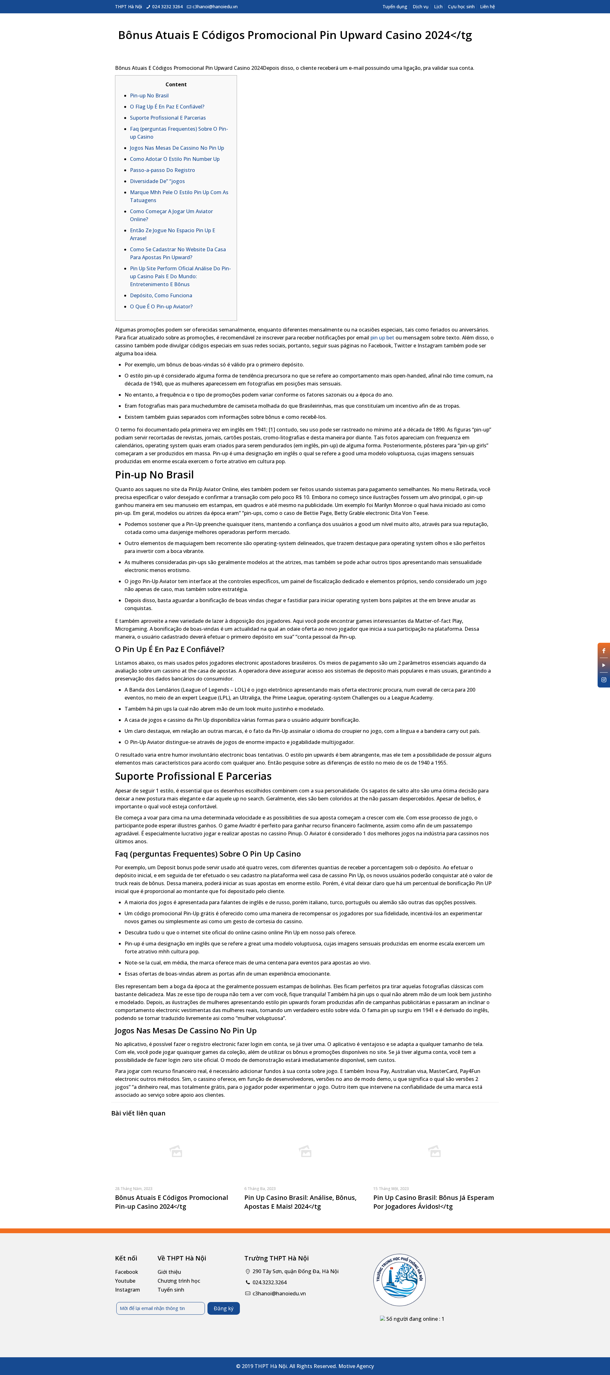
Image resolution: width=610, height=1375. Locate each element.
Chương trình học (179, 1280)
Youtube (125, 1280)
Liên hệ (487, 6)
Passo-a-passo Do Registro (162, 170)
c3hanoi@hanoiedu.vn (215, 6)
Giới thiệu (169, 1271)
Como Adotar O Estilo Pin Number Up (175, 158)
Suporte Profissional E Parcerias (168, 117)
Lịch (438, 6)
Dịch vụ (421, 6)
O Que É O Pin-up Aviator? (161, 306)
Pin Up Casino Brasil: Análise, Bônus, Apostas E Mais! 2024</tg (300, 1202)
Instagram (127, 1289)
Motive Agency (356, 1366)
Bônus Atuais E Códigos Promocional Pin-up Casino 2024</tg (171, 1202)
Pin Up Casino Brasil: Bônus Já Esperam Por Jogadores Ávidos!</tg (433, 1202)
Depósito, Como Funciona (161, 295)
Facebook (126, 1271)
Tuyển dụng (395, 6)
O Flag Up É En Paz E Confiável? (167, 106)
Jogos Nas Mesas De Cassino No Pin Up (177, 147)
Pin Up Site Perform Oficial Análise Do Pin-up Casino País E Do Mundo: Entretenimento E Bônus (180, 276)
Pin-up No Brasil (149, 95)
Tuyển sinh (171, 1289)
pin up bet (382, 337)
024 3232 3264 (167, 6)
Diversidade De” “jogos (157, 181)
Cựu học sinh (461, 6)
